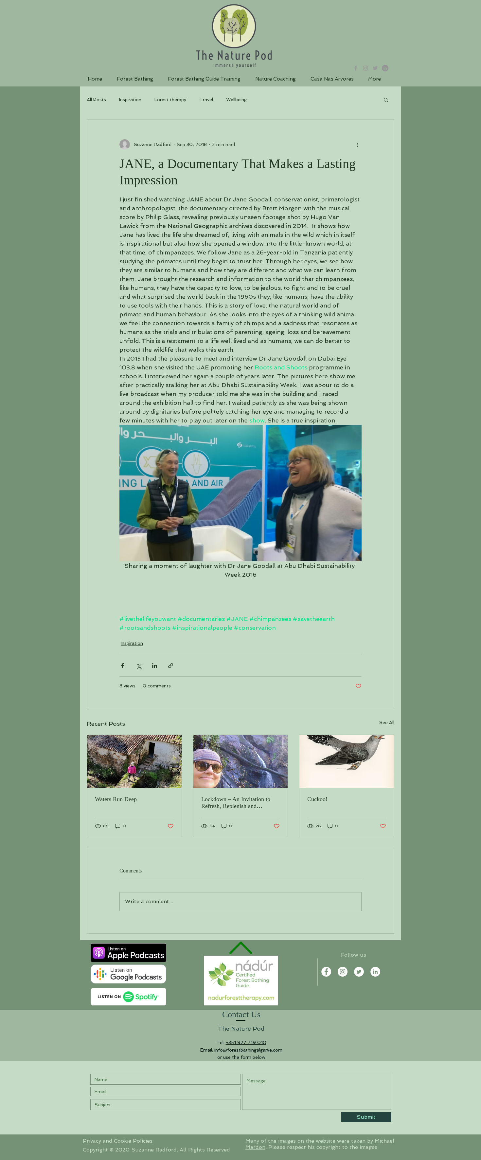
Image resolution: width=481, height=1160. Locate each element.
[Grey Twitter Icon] (375, 68)
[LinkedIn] (385, 68)
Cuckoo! (317, 799)
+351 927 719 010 (246, 1042)
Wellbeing (236, 99)
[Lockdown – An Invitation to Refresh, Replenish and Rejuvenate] (240, 761)
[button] (386, 99)
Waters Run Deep (116, 799)
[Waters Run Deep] (134, 761)
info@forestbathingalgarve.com (248, 1050)
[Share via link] (171, 666)
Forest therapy (170, 99)
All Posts (96, 99)
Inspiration (130, 99)
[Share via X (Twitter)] (138, 666)
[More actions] (358, 144)
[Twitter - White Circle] (359, 972)
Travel (206, 99)
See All (386, 722)
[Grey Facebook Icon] (355, 68)
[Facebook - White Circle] (326, 972)
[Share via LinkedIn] (154, 666)
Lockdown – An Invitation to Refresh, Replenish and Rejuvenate (235, 803)
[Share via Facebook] (122, 666)
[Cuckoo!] (346, 761)
